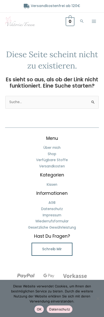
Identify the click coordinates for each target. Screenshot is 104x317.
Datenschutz (52, 209)
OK (39, 309)
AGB (52, 202)
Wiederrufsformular (52, 221)
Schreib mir (52, 249)
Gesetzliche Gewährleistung (52, 227)
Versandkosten (52, 166)
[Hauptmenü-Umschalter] (94, 21)
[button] (82, 21)
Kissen (52, 184)
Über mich (52, 147)
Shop (52, 154)
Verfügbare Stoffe (52, 160)
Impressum (52, 215)
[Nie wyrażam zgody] (97, 298)
